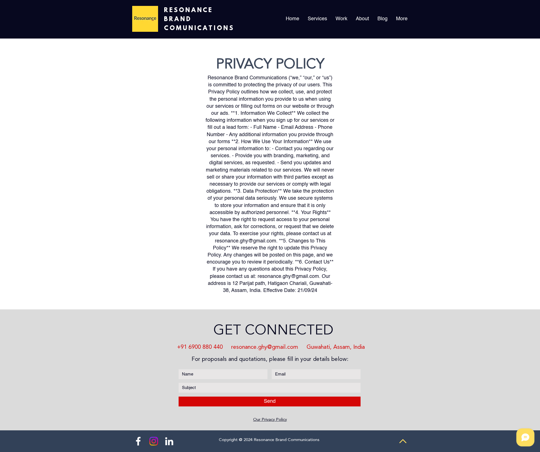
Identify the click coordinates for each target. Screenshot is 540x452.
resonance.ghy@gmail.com (245, 241)
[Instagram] (153, 441)
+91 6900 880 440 (199, 347)
